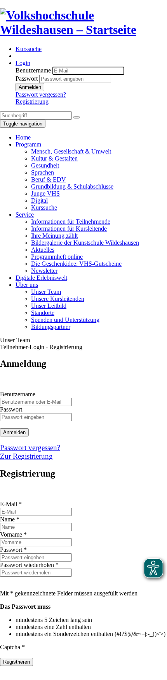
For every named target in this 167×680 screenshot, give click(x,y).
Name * (9, 519)
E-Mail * (11, 504)
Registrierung (32, 101)
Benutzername (33, 70)
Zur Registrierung (26, 456)
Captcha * (12, 647)
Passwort (27, 78)
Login (23, 63)
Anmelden (30, 87)
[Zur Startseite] (83, 30)
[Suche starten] (76, 117)
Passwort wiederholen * (29, 565)
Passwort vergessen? (41, 94)
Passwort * (13, 549)
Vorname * (13, 534)
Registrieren (16, 662)
